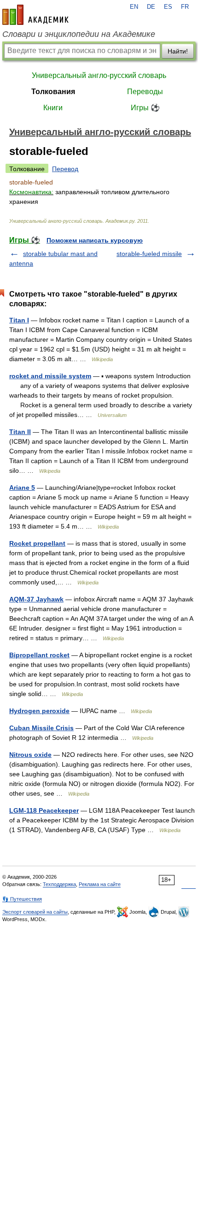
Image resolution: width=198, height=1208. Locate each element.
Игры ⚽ (145, 108)
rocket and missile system (50, 376)
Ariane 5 (22, 487)
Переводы (145, 91)
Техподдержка (59, 884)
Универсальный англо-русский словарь (99, 75)
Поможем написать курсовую (95, 240)
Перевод (65, 169)
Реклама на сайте (100, 884)
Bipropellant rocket (39, 655)
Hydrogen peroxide (39, 710)
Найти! (178, 51)
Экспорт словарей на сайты (35, 912)
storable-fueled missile (149, 253)
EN (134, 7)
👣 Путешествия (22, 899)
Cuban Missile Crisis (41, 728)
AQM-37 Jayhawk (36, 599)
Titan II (20, 431)
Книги (53, 108)
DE (151, 7)
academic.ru (35, 15)
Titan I (19, 320)
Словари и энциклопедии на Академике (78, 34)
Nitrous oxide (30, 754)
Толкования (53, 91)
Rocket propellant (37, 543)
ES (168, 7)
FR (185, 7)
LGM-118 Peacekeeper (44, 810)
